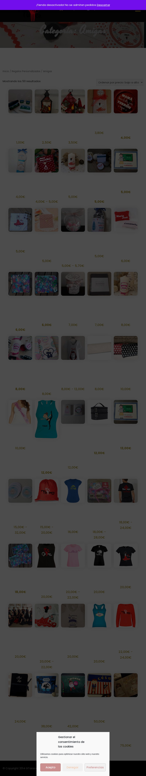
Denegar (73, 767)
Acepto (50, 767)
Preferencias (95, 767)
